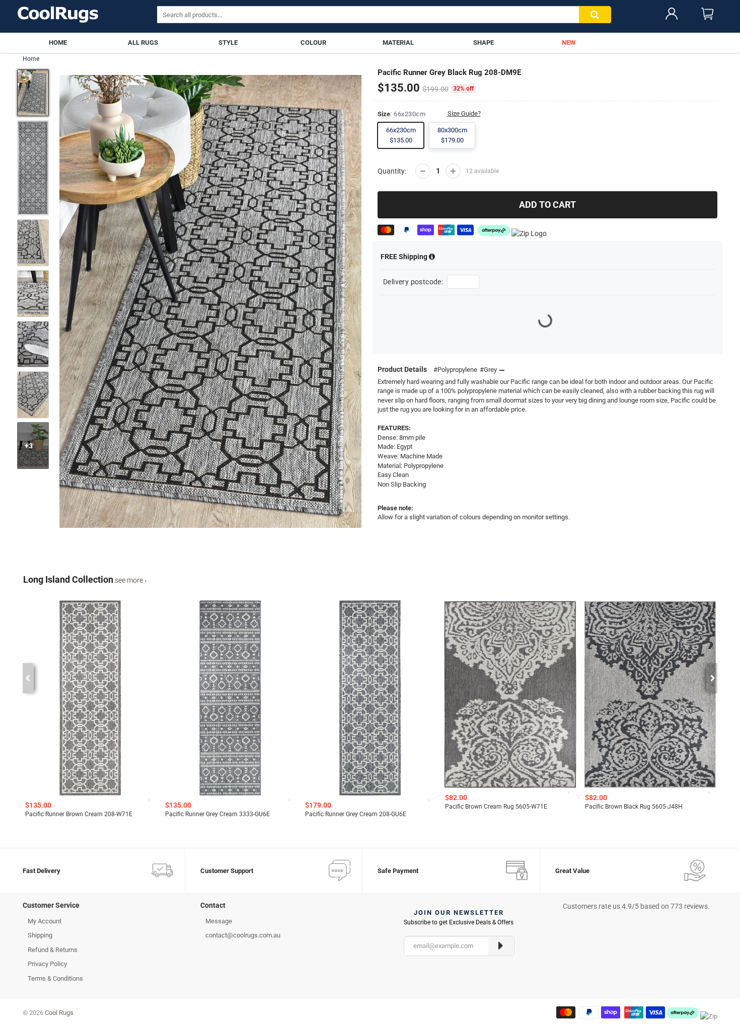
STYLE (228, 42)
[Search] (595, 15)
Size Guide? (464, 113)
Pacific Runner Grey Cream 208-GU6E (355, 814)
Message (218, 921)
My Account (44, 921)
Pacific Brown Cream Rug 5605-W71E (496, 806)
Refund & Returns (53, 950)
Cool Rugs (59, 1012)
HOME (58, 42)
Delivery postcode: (413, 282)
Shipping (405, 257)
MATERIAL (398, 42)
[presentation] (27, 678)
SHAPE (483, 42)
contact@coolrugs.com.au (242, 935)
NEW (568, 42)
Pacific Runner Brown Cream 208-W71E (78, 814)
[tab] (104, 907)
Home (31, 58)
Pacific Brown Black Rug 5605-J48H (634, 806)
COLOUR (313, 42)
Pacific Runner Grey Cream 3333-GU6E (217, 814)
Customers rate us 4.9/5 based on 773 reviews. (636, 906)
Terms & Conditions (55, 978)
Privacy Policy (47, 964)
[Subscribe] (500, 946)
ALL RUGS (143, 42)
